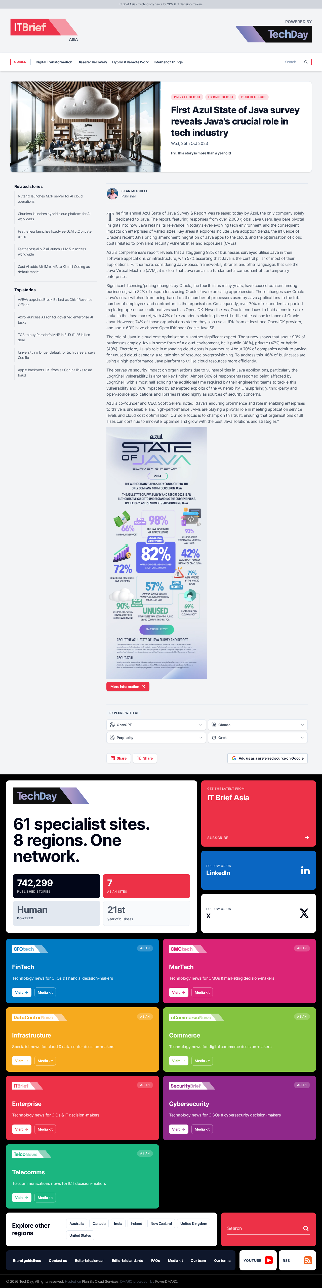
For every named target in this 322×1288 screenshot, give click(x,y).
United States (80, 1235)
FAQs (155, 1260)
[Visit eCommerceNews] (196, 1017)
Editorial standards (127, 1260)
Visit (18, 992)
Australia (76, 1223)
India (118, 1223)
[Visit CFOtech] (39, 949)
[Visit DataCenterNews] (39, 1017)
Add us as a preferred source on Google (271, 758)
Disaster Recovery (92, 62)
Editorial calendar (89, 1260)
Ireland (136, 1223)
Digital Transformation (54, 62)
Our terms (222, 1260)
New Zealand (161, 1223)
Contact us (58, 1260)
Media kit (45, 992)
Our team (198, 1260)
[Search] (306, 62)
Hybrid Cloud (220, 97)
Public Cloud (253, 97)
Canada (99, 1223)
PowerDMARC (166, 1281)
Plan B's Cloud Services (100, 1281)
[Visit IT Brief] (39, 1086)
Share (121, 758)
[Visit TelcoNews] (39, 1154)
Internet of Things (168, 62)
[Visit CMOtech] (196, 949)
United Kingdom (193, 1223)
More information (124, 686)
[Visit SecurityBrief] (196, 1086)
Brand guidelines (27, 1260)
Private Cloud (187, 97)
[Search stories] (306, 1228)
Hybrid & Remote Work (130, 62)
